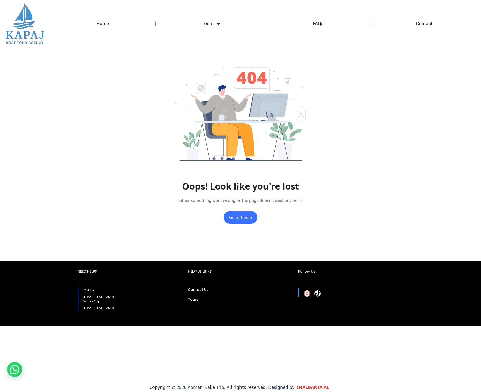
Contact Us (198, 289)
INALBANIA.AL (313, 387)
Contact (424, 23)
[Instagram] (307, 293)
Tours (207, 23)
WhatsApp (91, 301)
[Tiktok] (317, 293)
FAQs (318, 23)
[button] (14, 369)
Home (102, 23)
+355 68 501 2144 (98, 297)
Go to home (240, 217)
